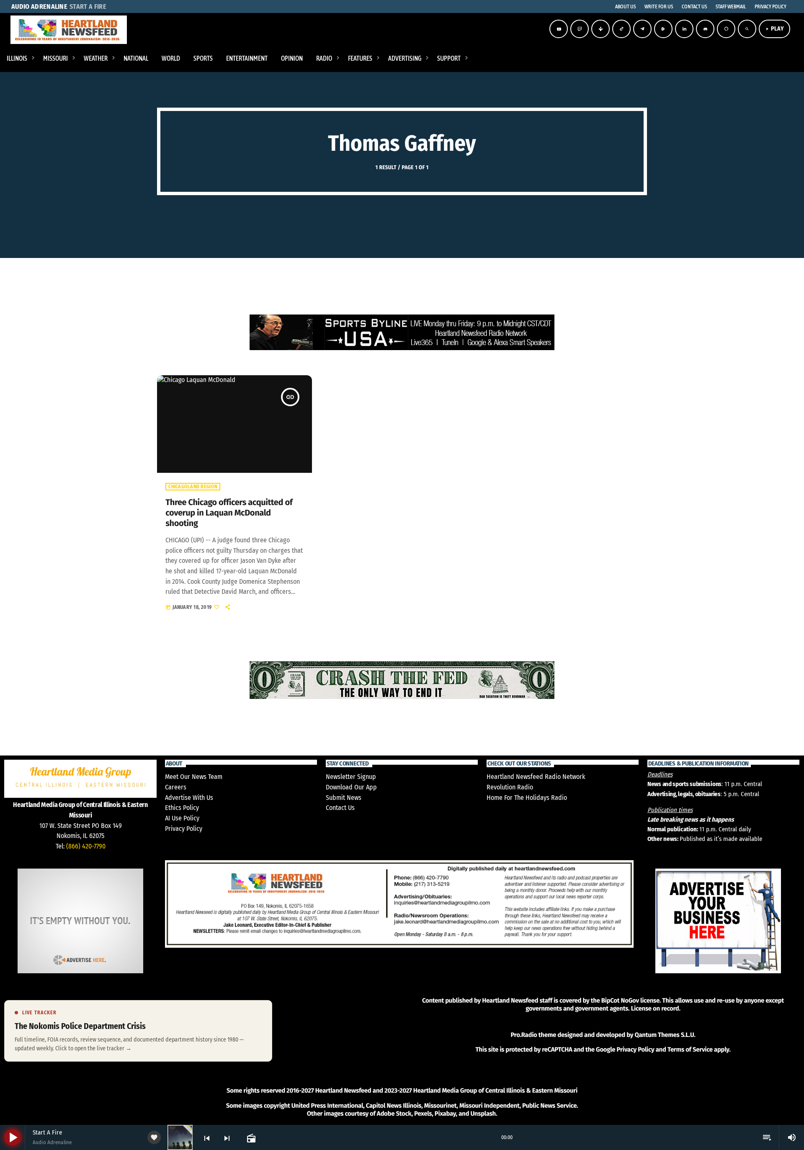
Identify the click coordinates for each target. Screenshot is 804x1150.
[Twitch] (579, 29)
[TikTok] (621, 29)
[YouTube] (558, 29)
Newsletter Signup (351, 777)
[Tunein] (600, 29)
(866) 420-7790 (86, 846)
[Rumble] (663, 29)
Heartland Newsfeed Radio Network (536, 777)
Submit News (343, 798)
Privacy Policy (183, 829)
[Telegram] (642, 29)
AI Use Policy (182, 818)
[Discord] (705, 29)
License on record (655, 1008)
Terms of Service (690, 1049)
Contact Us (340, 808)
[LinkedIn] (684, 29)
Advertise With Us (189, 798)
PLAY (774, 28)
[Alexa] (726, 29)
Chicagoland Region (192, 487)
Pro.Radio (523, 1035)
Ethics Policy (182, 808)
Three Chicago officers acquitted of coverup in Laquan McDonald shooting (228, 513)
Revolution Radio (510, 787)
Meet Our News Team (193, 777)
